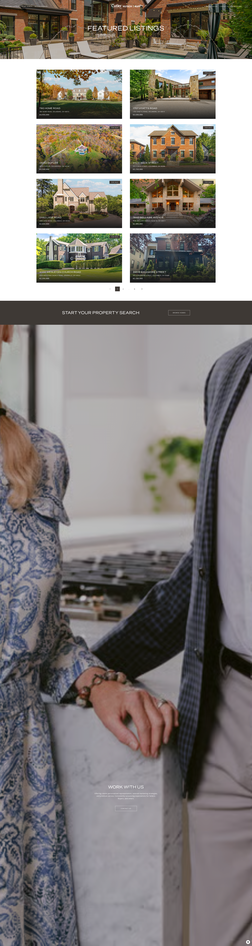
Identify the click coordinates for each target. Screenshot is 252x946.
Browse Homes (179, 313)
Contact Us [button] (126, 808)
